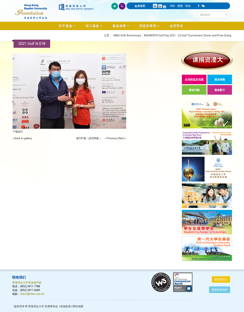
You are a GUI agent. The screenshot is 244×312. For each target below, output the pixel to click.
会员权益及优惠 (194, 79)
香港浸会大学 (36, 306)
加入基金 (92, 26)
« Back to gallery (22, 138)
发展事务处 (51, 306)
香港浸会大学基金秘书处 (27, 282)
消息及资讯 (148, 26)
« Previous (111, 138)
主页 (106, 35)
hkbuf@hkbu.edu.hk (32, 293)
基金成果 (119, 26)
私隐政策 (65, 306)
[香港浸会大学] (76, 7)
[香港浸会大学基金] (35, 9)
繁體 (180, 5)
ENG (172, 5)
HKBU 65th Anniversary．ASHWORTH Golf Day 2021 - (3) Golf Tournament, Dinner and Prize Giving (172, 35)
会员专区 (140, 5)
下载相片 (18, 131)
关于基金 (65, 26)
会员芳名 (176, 26)
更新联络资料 (220, 289)
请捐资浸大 (221, 279)
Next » (122, 138)
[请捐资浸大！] (207, 60)
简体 (188, 5)
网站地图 (78, 306)
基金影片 (219, 89)
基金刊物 (194, 89)
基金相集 (219, 79)
